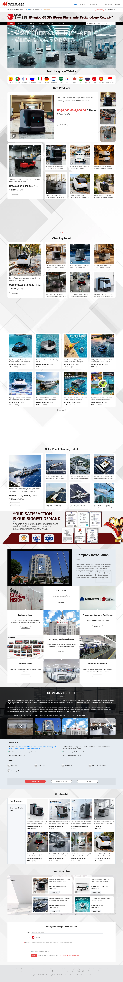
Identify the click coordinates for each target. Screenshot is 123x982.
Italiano (50, 971)
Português (28, 971)
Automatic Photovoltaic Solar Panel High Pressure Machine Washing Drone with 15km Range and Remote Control (80, 477)
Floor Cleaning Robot (24, 747)
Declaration (80, 975)
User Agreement (71, 975)
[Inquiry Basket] (100, 4)
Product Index (92, 969)
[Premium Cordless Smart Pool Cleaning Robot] (47, 346)
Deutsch (55, 971)
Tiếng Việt (99, 971)
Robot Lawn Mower (24, 749)
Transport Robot (35, 749)
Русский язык (42, 971)
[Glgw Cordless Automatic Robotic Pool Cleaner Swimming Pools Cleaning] (102, 383)
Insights (107, 969)
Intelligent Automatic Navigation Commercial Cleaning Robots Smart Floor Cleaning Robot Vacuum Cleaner (75, 99)
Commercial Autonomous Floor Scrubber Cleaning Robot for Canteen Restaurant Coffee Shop (103, 266)
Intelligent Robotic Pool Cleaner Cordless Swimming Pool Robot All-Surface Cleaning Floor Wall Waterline (102, 361)
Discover (50, 23)
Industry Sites (73, 969)
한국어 (73, 971)
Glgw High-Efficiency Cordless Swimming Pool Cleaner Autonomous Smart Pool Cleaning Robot (20, 399)
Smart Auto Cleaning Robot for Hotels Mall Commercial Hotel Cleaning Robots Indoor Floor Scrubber (59, 880)
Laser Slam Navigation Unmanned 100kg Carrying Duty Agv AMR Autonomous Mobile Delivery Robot (100, 880)
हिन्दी (83, 971)
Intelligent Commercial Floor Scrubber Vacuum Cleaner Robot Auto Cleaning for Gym (55, 196)
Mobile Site (100, 969)
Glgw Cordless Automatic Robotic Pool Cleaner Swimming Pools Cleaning (102, 398)
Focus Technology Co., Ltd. (49, 975)
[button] (60, 232)
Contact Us (61, 23)
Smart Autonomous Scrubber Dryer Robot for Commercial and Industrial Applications (80, 266)
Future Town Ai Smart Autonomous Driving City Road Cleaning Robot (24, 279)
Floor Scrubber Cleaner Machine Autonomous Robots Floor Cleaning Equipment (104, 168)
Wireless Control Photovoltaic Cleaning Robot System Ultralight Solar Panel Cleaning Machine (55, 477)
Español (22, 971)
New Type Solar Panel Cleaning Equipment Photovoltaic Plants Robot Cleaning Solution (78, 506)
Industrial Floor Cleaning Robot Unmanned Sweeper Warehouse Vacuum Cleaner (59, 856)
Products (22, 23)
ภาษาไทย (88, 971)
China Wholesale (54, 969)
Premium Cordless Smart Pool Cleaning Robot (47, 361)
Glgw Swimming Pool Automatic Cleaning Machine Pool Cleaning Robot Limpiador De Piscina (19, 361)
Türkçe (93, 971)
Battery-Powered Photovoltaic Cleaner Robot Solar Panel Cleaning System (60, 899)
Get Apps (108, 4)
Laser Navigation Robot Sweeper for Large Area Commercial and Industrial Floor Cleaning (79, 295)
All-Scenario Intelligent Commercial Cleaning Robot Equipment (79, 167)
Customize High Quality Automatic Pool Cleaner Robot (100, 899)
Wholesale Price (64, 969)
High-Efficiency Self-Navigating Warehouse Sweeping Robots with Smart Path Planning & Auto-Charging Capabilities (55, 295)
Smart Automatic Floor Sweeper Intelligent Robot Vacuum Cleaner (24, 180)
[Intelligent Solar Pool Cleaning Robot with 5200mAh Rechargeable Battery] (75, 383)
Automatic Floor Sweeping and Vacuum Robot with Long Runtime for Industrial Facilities (37, 856)
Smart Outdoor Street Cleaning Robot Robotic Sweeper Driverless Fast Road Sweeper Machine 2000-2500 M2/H (104, 196)
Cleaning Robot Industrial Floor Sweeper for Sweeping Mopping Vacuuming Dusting (54, 168)
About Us (31, 23)
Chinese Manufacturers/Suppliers (40, 969)
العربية (68, 971)
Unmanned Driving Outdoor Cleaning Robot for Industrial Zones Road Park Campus (80, 196)
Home (11, 23)
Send (33, 955)
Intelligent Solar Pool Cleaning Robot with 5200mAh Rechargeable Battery (75, 398)
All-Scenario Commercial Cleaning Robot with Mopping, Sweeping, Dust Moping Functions (103, 295)
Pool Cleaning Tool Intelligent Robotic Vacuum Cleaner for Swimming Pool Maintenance (74, 361)
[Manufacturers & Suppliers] (13, 3)
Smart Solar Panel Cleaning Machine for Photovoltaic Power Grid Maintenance (55, 506)
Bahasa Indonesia (108, 971)
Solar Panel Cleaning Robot (38, 747)
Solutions (41, 23)
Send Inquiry (100, 9)
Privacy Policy (88, 975)
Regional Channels (82, 969)
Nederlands (62, 971)
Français (35, 971)
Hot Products (17, 969)
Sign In (75, 4)
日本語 (78, 971)
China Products (26, 969)
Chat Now (110, 9)
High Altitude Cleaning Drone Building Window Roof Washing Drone (103, 506)
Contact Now (62, 124)
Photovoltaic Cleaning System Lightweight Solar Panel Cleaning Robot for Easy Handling (24, 490)
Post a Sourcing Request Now (69, 955)
